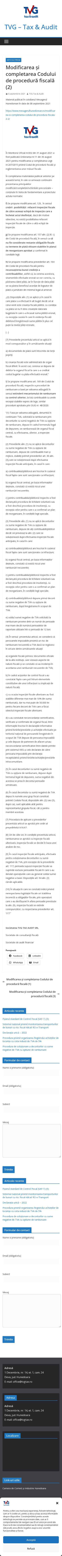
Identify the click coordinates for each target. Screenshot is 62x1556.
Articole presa (13, 60)
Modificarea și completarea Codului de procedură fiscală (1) (29, 982)
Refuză (31, 1548)
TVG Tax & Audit (36, 93)
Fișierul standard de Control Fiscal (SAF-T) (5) (26, 1018)
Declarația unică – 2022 (15, 1032)
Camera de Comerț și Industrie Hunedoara (24, 1488)
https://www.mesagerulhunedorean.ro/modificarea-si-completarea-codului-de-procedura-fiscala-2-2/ (30, 114)
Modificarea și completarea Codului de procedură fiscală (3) (32, 994)
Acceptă (31, 1539)
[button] (57, 1503)
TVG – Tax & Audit (31, 26)
